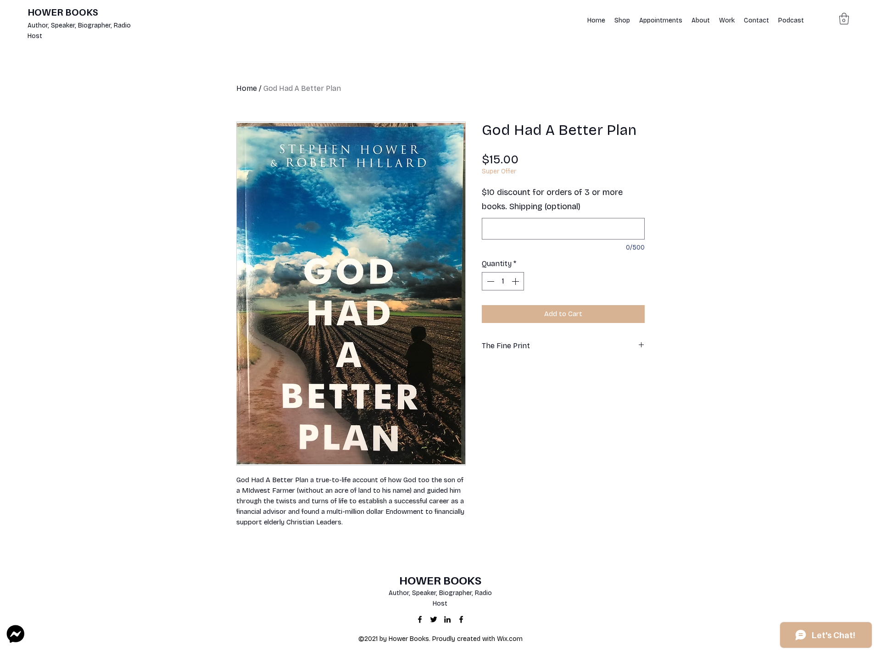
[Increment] (516, 281)
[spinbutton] (503, 281)
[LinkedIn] (447, 619)
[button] (844, 18)
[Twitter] (433, 619)
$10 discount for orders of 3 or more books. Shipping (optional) (552, 199)
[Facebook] (419, 619)
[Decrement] (489, 281)
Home (246, 88)
